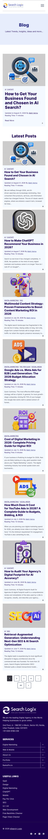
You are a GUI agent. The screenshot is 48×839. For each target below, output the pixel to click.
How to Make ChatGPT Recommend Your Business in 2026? (23, 244)
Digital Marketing (11, 300)
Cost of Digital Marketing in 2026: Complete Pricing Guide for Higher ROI (22, 443)
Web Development (10, 810)
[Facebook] (31, 834)
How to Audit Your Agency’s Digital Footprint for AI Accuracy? (22, 575)
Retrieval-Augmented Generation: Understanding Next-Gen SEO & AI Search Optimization (22, 639)
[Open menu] (42, 5)
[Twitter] (35, 834)
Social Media (37, 367)
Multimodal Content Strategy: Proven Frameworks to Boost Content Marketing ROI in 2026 (23, 308)
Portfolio (6, 760)
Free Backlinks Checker (12, 813)
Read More (9, 120)
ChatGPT (10, 89)
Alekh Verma (33, 113)
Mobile (5, 795)
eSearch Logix (16, 829)
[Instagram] (39, 834)
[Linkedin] (43, 834)
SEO (21, 300)
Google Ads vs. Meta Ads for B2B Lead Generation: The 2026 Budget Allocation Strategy (22, 375)
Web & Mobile (8, 750)
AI (5, 89)
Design (5, 784)
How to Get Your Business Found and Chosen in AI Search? (21, 101)
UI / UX (6, 806)
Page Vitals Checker (11, 817)
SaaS (5, 781)
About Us (7, 755)
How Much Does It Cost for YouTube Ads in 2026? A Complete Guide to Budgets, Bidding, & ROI (22, 510)
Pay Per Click (25, 367)
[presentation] (24, 70)
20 (21, 685)
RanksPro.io (8, 765)
